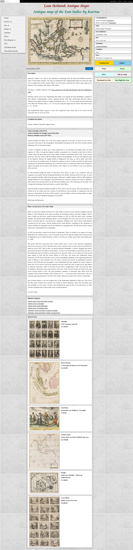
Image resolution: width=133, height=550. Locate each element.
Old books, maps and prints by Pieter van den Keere (44, 313)
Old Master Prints (9, 47)
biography (110, 20)
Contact (130, 1)
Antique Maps (113, 1)
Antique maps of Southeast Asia (38, 308)
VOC (5, 44)
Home (2, 1)
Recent (119, 1)
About (125, 1)
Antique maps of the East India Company (40, 301)
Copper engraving (101, 46)
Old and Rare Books (10, 51)
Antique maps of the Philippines (38, 306)
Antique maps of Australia (36, 303)
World (5, 18)
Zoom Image (89, 68)
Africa (5, 36)
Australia (6, 33)
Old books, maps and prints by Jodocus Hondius (43, 310)
